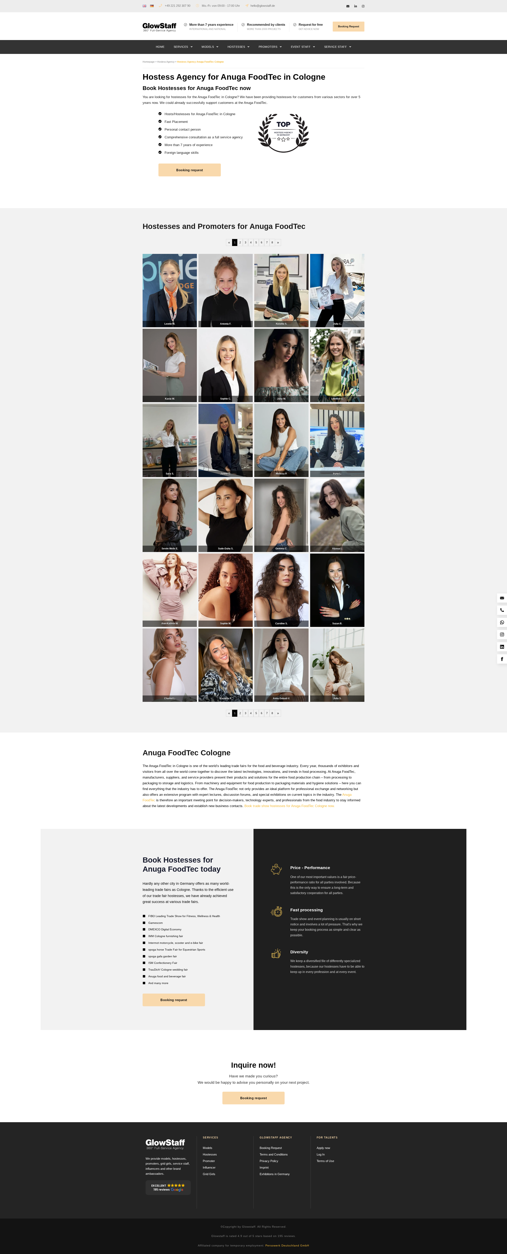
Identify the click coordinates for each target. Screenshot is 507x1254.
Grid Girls (209, 1174)
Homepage (149, 61)
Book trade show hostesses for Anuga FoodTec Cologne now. (289, 806)
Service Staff (335, 46)
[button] (168, 1187)
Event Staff (301, 46)
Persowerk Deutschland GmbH (287, 1245)
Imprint (264, 1167)
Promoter (209, 1161)
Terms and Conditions (274, 1154)
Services (181, 46)
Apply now (323, 1148)
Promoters (268, 46)
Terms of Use (325, 1161)
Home (160, 46)
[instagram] (363, 6)
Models (208, 46)
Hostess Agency (165, 61)
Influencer (209, 1167)
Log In (321, 1154)
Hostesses (236, 46)
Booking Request (348, 26)
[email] (347, 6)
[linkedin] (355, 6)
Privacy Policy (269, 1161)
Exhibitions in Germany (275, 1174)
